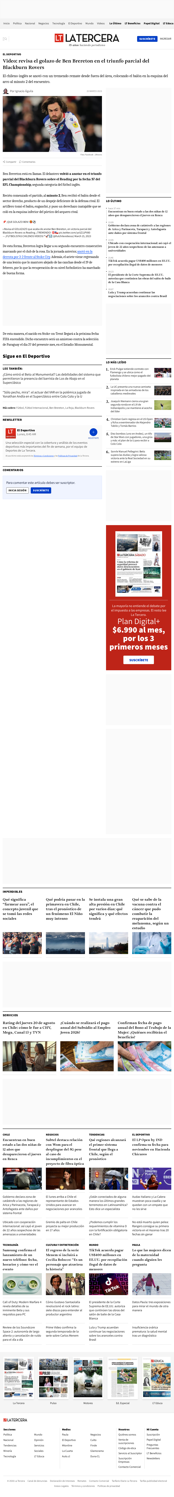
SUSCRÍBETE (138, 660)
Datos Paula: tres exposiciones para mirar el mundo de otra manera (151, 1306)
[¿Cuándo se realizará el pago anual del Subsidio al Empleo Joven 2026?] (87, 1056)
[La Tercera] (18, 1398)
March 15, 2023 (82, 236)
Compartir (11, 161)
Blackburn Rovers (84, 408)
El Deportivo (75, 23)
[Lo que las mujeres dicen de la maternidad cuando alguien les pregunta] (151, 1284)
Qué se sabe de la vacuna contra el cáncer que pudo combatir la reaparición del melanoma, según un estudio (150, 914)
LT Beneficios (132, 23)
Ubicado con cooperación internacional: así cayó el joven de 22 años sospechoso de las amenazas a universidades (139, 247)
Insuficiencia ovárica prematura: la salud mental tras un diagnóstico (149, 1331)
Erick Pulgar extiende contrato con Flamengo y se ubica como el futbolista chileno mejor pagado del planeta (130, 374)
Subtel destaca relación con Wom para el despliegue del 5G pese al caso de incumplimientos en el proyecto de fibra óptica (65, 1152)
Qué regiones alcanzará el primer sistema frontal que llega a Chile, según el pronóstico (107, 1149)
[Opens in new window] (88, 1398)
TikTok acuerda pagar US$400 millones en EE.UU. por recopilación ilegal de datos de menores (139, 263)
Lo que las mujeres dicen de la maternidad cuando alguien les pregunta (151, 1257)
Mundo (89, 23)
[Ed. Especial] (122, 1398)
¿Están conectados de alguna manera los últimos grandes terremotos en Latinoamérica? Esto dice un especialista (108, 1203)
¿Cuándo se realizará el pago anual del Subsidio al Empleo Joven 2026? (85, 1028)
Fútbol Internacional (36, 408)
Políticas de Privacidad (67, 455)
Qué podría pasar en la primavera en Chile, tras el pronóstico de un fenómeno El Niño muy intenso (65, 909)
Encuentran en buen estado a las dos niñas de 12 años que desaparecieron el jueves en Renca (138, 213)
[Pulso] (53, 1398)
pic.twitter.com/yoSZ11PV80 (74, 232)
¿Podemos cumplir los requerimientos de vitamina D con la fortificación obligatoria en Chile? (108, 1228)
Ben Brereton (56, 408)
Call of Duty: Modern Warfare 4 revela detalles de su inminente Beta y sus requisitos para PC (22, 1308)
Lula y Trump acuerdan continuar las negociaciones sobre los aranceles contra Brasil (137, 294)
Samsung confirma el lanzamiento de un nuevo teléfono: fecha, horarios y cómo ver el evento (20, 1260)
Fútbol (20, 408)
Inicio (6, 23)
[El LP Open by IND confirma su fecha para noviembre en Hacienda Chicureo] (151, 1179)
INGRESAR (165, 38)
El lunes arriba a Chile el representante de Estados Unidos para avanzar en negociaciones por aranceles (64, 1203)
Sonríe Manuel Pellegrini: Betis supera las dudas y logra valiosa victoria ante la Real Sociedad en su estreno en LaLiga (130, 456)
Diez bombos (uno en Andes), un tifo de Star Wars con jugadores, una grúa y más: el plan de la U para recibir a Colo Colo (131, 439)
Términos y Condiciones (44, 455)
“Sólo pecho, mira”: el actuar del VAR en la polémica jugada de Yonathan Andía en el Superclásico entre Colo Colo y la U (47, 394)
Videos (101, 23)
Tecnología (58, 23)
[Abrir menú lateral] (6, 39)
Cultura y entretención (62, 1245)
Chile (6, 1134)
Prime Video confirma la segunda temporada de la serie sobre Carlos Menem (62, 1331)
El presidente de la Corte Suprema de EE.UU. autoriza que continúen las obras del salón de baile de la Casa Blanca (139, 279)
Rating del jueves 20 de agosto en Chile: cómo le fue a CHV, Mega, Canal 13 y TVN (29, 1028)
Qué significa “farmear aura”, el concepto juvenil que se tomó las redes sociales (20, 909)
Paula (136, 1245)
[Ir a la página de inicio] (87, 38)
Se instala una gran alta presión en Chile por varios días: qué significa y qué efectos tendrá (108, 909)
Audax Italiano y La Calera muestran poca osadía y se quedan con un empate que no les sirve (150, 1203)
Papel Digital (152, 23)
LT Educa (168, 23)
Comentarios (28, 161)
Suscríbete (42, 490)
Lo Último (115, 23)
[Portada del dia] (138, 595)
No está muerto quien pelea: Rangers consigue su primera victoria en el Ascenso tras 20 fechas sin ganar (150, 1228)
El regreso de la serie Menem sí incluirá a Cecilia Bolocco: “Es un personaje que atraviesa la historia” (64, 1260)
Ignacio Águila (24, 91)
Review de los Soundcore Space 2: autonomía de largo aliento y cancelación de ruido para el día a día (22, 1333)
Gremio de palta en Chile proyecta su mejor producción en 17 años (65, 1226)
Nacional (30, 23)
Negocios (43, 23)
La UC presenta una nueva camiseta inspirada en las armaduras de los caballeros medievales (131, 390)
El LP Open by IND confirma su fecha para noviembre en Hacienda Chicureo (151, 1147)
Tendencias (97, 1134)
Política (17, 23)
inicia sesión (17, 490)
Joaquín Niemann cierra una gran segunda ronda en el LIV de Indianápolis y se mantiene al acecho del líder (131, 406)
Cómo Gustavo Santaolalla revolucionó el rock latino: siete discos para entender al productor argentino (64, 1308)
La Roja (69, 408)
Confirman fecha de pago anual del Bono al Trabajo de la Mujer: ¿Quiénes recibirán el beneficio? (144, 1030)
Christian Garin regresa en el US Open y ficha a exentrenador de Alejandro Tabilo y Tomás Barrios (132, 422)
